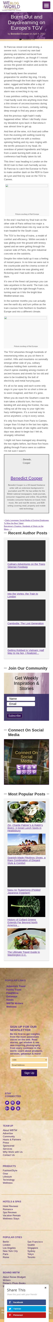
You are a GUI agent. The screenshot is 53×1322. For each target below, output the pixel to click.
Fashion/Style (10, 1170)
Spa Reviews (10, 1212)
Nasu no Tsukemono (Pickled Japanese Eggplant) (23, 891)
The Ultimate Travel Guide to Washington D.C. (23, 953)
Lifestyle (7, 1176)
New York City (10, 1251)
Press (6, 1142)
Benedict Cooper (20, 34)
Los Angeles (9, 1248)
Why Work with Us (13, 1152)
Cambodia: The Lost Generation (25, 623)
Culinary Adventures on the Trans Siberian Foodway (26, 565)
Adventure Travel (15, 986)
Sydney (31, 1251)
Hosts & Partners (12, 1139)
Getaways (11, 996)
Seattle (31, 1245)
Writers (7, 1280)
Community (9, 1136)
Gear (5, 1173)
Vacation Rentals (12, 1215)
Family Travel (13, 989)
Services (7, 1149)
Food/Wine (12, 993)
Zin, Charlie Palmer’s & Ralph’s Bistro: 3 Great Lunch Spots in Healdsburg (25, 828)
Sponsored (8, 1145)
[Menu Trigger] (46, 5)
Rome (6, 1257)
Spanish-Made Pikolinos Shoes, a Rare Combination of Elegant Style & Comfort (26, 860)
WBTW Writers (14, 1003)
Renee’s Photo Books (14, 1283)
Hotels (10, 1000)
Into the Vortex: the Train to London (22, 595)
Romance (8, 1209)
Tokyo (30, 1254)
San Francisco (35, 1241)
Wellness (11, 1006)
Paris (5, 1254)
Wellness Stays (11, 1218)
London (6, 1245)
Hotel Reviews (10, 1206)
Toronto (31, 1257)
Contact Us (9, 1155)
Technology (9, 1179)
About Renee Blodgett (14, 1277)
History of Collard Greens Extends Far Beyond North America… (22, 922)
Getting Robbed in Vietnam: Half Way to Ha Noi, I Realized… (25, 652)
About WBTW (10, 1130)
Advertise (8, 1133)
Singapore (32, 1248)
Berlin (6, 1241)
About (4, 1310)
